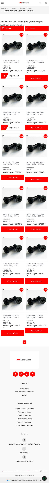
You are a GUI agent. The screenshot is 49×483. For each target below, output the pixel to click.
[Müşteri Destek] (44, 478)
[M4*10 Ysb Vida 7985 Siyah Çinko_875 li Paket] (36, 97)
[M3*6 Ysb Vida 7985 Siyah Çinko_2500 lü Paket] (36, 45)
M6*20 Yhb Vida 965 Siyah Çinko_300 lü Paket (11, 316)
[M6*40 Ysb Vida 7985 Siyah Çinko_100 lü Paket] (12, 97)
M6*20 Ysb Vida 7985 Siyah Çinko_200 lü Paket (35, 163)
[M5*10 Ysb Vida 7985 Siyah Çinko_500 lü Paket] (12, 45)
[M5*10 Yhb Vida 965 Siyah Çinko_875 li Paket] (12, 248)
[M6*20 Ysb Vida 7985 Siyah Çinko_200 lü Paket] (36, 146)
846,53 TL (7, 168)
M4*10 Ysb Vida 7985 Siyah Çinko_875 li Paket (35, 113)
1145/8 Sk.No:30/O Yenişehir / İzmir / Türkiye (24, 444)
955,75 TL (31, 220)
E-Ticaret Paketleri (23, 480)
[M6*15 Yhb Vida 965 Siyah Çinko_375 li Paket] (12, 146)
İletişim (24, 395)
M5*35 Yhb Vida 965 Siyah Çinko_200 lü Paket (35, 316)
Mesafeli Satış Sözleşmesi (24, 409)
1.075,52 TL (7, 270)
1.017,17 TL (7, 67)
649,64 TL (7, 119)
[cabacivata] (24, 3)
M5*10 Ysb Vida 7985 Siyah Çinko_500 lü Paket (11, 62)
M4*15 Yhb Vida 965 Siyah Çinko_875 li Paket (11, 215)
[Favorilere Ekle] (2, 34)
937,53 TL (7, 220)
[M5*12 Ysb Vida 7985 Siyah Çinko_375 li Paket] (36, 248)
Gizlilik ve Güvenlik (24, 422)
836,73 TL (7, 322)
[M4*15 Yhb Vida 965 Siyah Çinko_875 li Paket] (12, 198)
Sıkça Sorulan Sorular (24, 419)
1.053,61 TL (31, 119)
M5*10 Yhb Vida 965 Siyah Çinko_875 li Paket (11, 265)
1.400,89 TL (31, 67)
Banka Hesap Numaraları (24, 392)
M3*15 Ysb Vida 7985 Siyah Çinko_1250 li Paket (35, 215)
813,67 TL (30, 270)
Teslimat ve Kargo (24, 412)
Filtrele (8, 28)
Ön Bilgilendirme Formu (24, 425)
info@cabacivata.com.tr (25, 461)
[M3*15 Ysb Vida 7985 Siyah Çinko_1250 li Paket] (36, 198)
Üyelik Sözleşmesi (24, 415)
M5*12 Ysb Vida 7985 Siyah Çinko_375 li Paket (35, 265)
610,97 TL (31, 322)
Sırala (32, 28)
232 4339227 (24, 453)
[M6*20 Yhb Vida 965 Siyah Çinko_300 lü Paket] (12, 300)
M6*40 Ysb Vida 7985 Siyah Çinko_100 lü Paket (11, 113)
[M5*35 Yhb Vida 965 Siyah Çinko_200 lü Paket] (36, 300)
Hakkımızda (24, 388)
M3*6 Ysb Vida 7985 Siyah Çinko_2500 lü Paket (35, 62)
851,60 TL (31, 168)
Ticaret (11, 480)
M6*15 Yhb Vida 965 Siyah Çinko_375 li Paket (11, 163)
